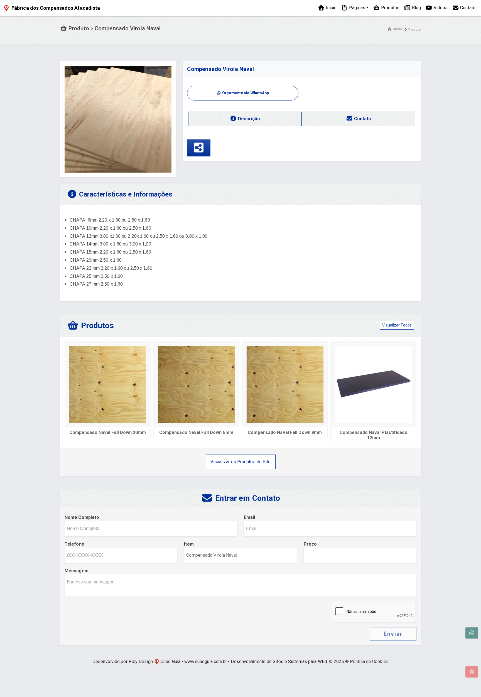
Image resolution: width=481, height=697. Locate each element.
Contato (467, 7)
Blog (416, 7)
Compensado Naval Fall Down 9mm (216, 432)
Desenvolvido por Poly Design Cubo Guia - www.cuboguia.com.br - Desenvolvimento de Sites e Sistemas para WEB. (210, 661)
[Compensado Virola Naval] (118, 118)
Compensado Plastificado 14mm (393, 432)
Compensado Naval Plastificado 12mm (305, 435)
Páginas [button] (356, 7)
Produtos (389, 7)
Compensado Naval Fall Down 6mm (127, 432)
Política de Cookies (369, 661)
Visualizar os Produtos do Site (240, 461)
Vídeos (440, 7)
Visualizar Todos (397, 325)
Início (331, 7)
